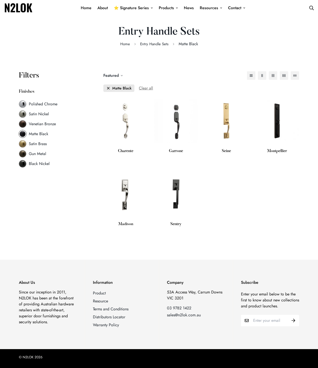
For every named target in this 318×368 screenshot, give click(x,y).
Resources (209, 8)
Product (99, 293)
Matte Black (38, 134)
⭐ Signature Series (131, 8)
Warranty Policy (106, 325)
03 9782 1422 (179, 308)
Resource (100, 301)
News (189, 8)
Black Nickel (39, 163)
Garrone (176, 151)
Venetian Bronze (42, 124)
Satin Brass (38, 144)
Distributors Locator (109, 317)
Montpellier (277, 151)
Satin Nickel (39, 114)
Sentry (176, 224)
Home (86, 8)
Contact (234, 8)
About (102, 8)
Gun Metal (37, 154)
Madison (125, 224)
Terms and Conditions (110, 309)
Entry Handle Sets (154, 44)
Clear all (146, 88)
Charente (125, 151)
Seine (226, 151)
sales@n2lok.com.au (184, 315)
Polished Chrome (43, 104)
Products (166, 8)
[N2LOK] (18, 7)
